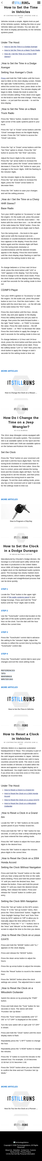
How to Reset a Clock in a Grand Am (19, 790)
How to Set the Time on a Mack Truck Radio (22, 50)
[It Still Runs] (21, 3)
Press (3, 78)
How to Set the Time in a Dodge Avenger (20, 47)
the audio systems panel (19, 597)
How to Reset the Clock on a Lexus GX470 (21, 800)
